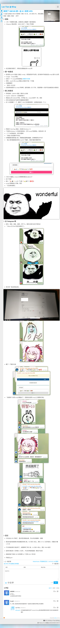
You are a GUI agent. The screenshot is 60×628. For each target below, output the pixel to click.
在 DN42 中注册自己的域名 (11, 563)
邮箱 (25, 567)
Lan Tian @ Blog (9, 7)
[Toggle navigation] (58, 6)
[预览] (13, 583)
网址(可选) (43, 567)
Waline (55, 617)
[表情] (8, 583)
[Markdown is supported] (6, 583)
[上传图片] (11, 583)
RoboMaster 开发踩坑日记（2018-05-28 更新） (46, 561)
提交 (56, 582)
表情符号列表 (26, 79)
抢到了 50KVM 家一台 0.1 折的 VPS (18, 11)
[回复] (57, 591)
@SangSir (17, 610)
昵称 (7, 567)
